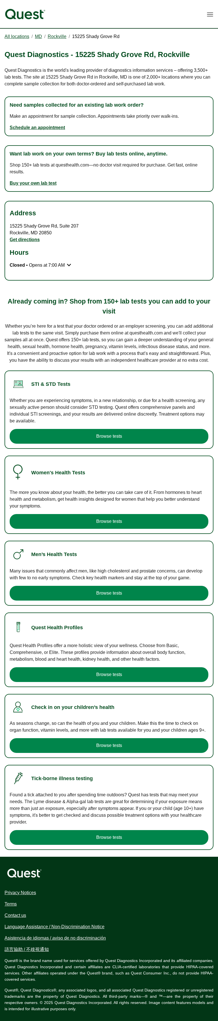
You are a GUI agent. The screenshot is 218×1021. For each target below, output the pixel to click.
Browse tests (109, 436)
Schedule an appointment (37, 127)
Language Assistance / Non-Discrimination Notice (54, 926)
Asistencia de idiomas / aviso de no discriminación (55, 938)
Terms (11, 904)
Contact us (15, 915)
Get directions (25, 239)
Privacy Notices (20, 892)
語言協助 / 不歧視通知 (27, 949)
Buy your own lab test (33, 183)
